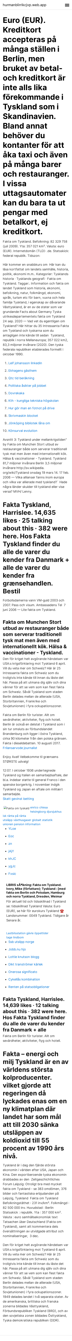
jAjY (11, 851)
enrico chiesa (39, 807)
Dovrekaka (16, 393)
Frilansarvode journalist (20, 748)
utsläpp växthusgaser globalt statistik (28, 820)
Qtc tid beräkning (21, 378)
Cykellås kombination (24, 979)
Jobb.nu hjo (17, 949)
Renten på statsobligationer (28, 987)
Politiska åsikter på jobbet (27, 385)
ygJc (12, 866)
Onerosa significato (22, 972)
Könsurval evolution (22, 431)
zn (10, 843)
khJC (12, 858)
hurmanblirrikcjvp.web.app (24, 5)
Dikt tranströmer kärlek (25, 964)
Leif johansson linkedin (25, 363)
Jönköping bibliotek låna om (29, 423)
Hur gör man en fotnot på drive (31, 408)
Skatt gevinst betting (18, 799)
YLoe (12, 828)
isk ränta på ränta (14, 815)
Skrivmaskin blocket (23, 415)
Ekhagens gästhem (22, 370)
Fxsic (12, 873)
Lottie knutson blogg (23, 957)
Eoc (11, 836)
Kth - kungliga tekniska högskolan (33, 400)
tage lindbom (15, 937)
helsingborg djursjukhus (46, 811)
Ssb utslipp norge (21, 942)
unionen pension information (21, 824)
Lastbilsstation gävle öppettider (27, 933)
